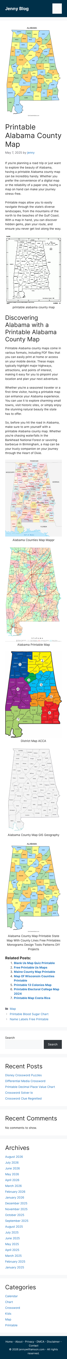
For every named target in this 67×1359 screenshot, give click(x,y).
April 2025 (12, 1250)
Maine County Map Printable (34, 971)
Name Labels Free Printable (29, 1019)
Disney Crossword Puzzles (23, 1075)
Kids (8, 1313)
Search (10, 1037)
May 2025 (12, 1244)
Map (13, 1008)
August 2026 (14, 1156)
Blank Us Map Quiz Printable (34, 963)
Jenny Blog (17, 8)
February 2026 (15, 1191)
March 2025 (13, 1255)
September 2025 (16, 1221)
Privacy (29, 1341)
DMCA (40, 1341)
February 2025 (15, 1261)
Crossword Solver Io (19, 1092)
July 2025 (12, 1232)
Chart (9, 1302)
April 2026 (12, 1180)
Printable (11, 1325)
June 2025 (12, 1238)
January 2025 (14, 1267)
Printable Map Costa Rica (32, 998)
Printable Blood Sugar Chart (29, 1014)
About (19, 1341)
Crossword (12, 1308)
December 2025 (16, 1203)
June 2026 (12, 1168)
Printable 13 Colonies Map (33, 985)
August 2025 (14, 1226)
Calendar (11, 1296)
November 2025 (16, 1209)
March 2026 (13, 1186)
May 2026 (12, 1174)
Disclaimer (53, 1341)
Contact (33, 1345)
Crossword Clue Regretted (23, 1098)
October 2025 (14, 1215)
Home (9, 1341)
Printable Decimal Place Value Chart (30, 1087)
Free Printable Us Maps (30, 967)
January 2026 (14, 1197)
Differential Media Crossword (25, 1081)
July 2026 (12, 1162)
